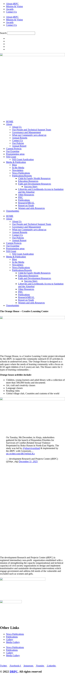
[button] (32, 30)
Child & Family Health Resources (34, 178)
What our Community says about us (29, 135)
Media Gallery (13, 642)
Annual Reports (19, 137)
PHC (20, 197)
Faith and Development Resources (34, 184)
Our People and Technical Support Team (31, 129)
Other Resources (26, 194)
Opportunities (12, 211)
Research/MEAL (26, 203)
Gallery (9, 639)
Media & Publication (16, 162)
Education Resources (28, 181)
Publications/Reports (22, 175)
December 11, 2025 (28, 461)
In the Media (18, 167)
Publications (24, 200)
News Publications (21, 173)
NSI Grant (11, 156)
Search (3, 33)
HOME (9, 121)
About (9, 124)
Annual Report (19, 146)
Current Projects (13, 148)
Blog (14, 165)
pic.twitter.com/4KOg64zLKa (20, 453)
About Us (16, 127)
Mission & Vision (14, 6)
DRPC (14, 671)
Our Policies (18, 143)
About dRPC (12, 3)
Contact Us (11, 12)
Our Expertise (12, 151)
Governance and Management (26, 132)
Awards (9, 9)
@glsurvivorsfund (31, 448)
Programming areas (15, 154)
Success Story (30, 186)
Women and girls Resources (31, 208)
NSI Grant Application (23, 159)
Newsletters (17, 170)
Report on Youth (26, 205)
